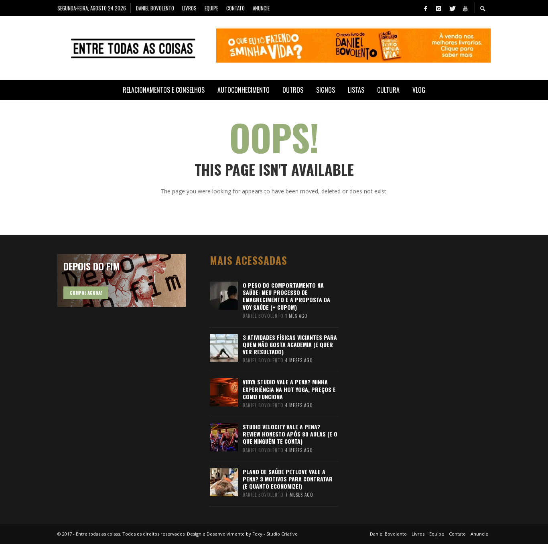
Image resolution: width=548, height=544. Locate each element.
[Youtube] (465, 8)
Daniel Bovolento (263, 316)
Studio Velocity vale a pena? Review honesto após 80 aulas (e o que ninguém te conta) (290, 433)
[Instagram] (438, 8)
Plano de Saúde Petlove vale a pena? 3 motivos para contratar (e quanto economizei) (288, 478)
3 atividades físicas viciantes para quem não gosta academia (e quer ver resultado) (290, 344)
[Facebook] (425, 8)
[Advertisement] (422, 374)
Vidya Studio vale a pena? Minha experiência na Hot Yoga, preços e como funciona (289, 389)
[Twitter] (452, 8)
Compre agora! (86, 293)
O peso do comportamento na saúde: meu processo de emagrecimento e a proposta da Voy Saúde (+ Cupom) (286, 296)
